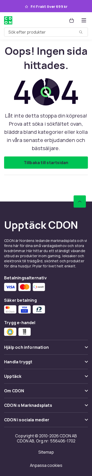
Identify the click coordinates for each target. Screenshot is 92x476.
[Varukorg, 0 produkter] (71, 20)
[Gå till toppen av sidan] (80, 201)
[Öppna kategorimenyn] (84, 20)
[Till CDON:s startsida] (8, 20)
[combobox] (46, 32)
